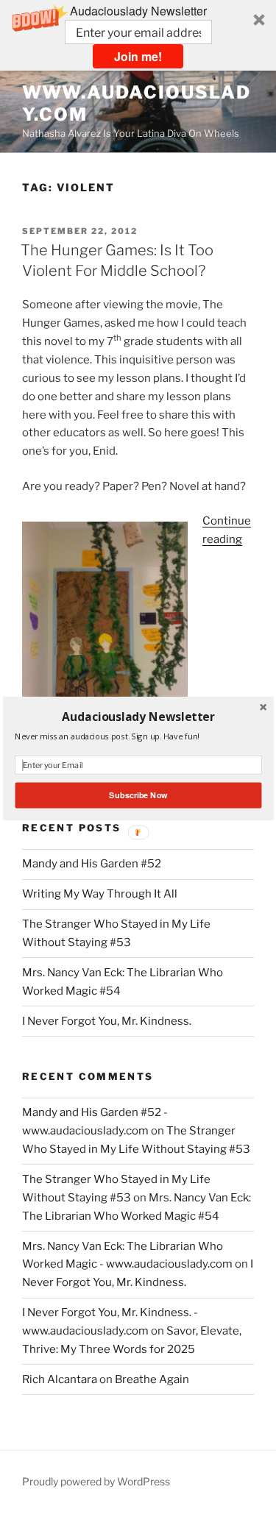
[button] (138, 716)
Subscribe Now (138, 795)
